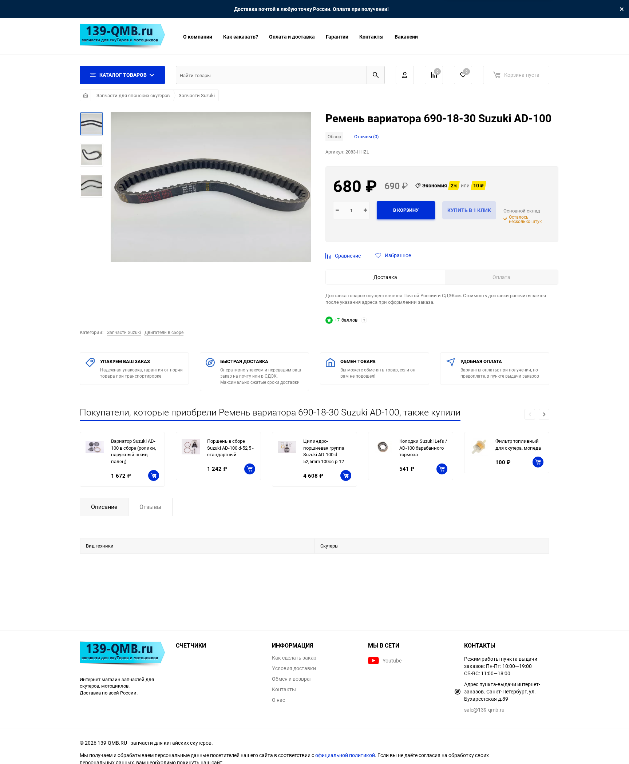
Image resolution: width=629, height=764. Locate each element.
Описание (104, 507)
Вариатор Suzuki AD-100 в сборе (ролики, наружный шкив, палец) (133, 451)
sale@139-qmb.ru (484, 709)
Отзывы (150, 507)
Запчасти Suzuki (197, 95)
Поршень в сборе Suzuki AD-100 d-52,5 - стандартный (230, 448)
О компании (197, 36)
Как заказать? (240, 36)
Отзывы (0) (366, 136)
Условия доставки (294, 668)
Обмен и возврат (292, 678)
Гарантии (337, 36)
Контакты (371, 36)
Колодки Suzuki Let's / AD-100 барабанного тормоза (423, 448)
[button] (544, 414)
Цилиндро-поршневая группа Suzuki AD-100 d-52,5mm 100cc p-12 (323, 451)
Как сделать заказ (294, 657)
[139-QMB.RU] (122, 655)
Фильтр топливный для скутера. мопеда (518, 444)
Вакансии (406, 36)
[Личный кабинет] (405, 75)
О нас (278, 700)
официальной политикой (345, 755)
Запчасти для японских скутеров (133, 95)
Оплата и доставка (292, 36)
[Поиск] (376, 75)
